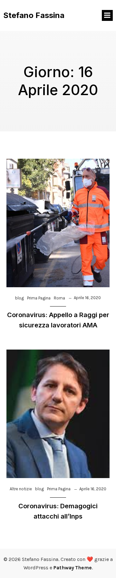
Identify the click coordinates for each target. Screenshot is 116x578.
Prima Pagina (39, 298)
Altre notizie (21, 488)
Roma (59, 298)
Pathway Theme (72, 568)
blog (19, 298)
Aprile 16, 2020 (87, 297)
